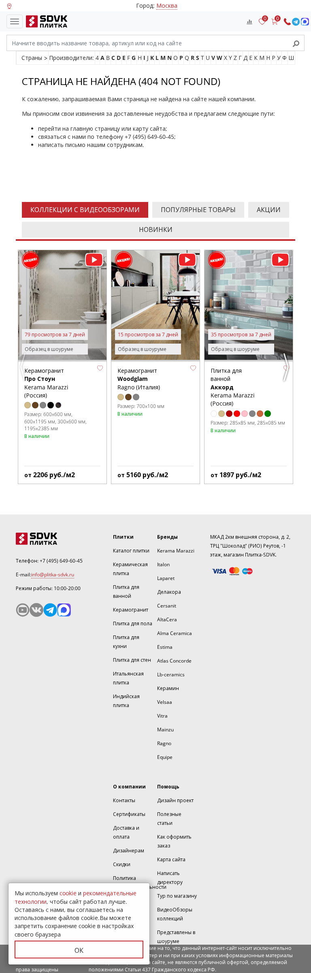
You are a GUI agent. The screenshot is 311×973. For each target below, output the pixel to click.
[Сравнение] (249, 21)
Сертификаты (129, 814)
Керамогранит (130, 609)
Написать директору (170, 878)
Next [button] (287, 370)
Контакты (124, 800)
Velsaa (164, 702)
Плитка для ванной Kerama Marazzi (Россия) (233, 387)
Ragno (164, 743)
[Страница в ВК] (36, 610)
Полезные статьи (169, 818)
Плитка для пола (132, 623)
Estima (165, 647)
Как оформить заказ (174, 841)
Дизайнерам (128, 850)
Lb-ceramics (171, 674)
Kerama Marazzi (175, 550)
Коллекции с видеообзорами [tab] (85, 209)
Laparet (166, 578)
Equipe (165, 757)
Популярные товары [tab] (198, 209)
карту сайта (149, 128)
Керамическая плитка (130, 569)
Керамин (168, 688)
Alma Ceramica (174, 633)
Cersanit (166, 605)
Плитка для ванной (126, 591)
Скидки (121, 864)
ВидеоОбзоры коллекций (174, 914)
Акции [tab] (269, 209)
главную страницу (95, 128)
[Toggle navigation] (14, 21)
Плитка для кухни (126, 642)
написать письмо (61, 145)
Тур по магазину (177, 895)
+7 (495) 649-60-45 (149, 136)
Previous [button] (24, 370)
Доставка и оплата (126, 832)
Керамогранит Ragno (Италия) (138, 379)
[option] (62, 367)
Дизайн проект (175, 800)
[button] (100, 368)
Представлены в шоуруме (176, 937)
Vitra (162, 715)
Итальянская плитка (128, 678)
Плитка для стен (132, 659)
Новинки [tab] (156, 229)
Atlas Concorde (174, 660)
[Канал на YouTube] (23, 610)
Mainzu (165, 729)
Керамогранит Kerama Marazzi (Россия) (46, 383)
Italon (163, 564)
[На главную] (45, 21)
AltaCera (167, 619)
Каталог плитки (131, 550)
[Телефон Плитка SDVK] (287, 21)
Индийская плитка (126, 701)
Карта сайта (171, 859)
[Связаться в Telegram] (296, 22)
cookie (68, 893)
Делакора (169, 591)
